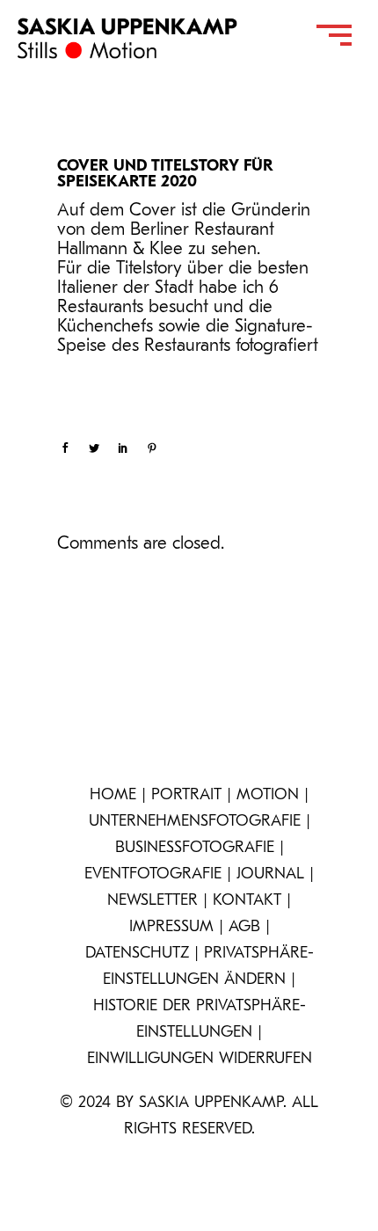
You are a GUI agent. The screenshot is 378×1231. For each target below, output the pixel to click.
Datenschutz (137, 954)
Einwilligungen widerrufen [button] (199, 1059)
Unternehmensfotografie (195, 822)
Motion (267, 796)
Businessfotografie (194, 848)
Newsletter (152, 901)
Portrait (186, 796)
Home (113, 796)
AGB (244, 928)
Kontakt (247, 901)
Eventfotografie (153, 875)
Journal (270, 875)
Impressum (171, 928)
